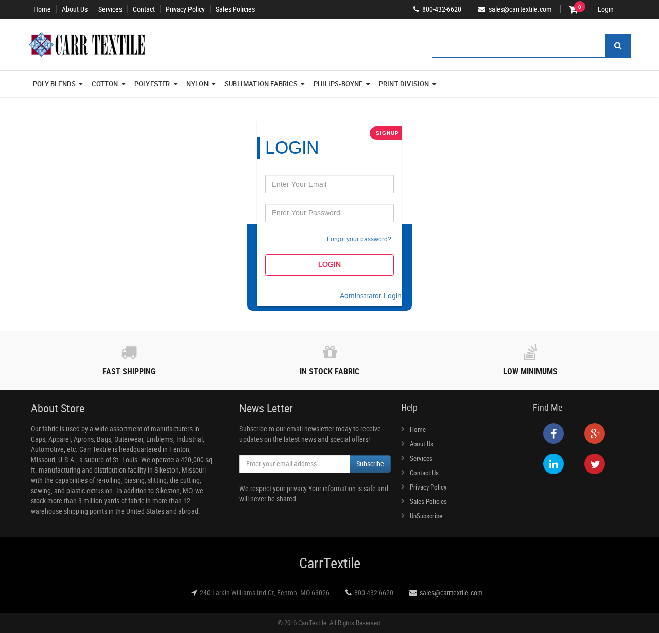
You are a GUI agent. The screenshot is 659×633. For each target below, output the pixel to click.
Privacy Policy (185, 9)
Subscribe (370, 463)
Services (110, 9)
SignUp (387, 133)
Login (606, 9)
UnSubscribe (426, 515)
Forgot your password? (359, 239)
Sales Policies (235, 9)
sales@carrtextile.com (451, 593)
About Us (75, 9)
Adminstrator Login (371, 296)
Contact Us (424, 472)
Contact (144, 9)
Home (42, 9)
